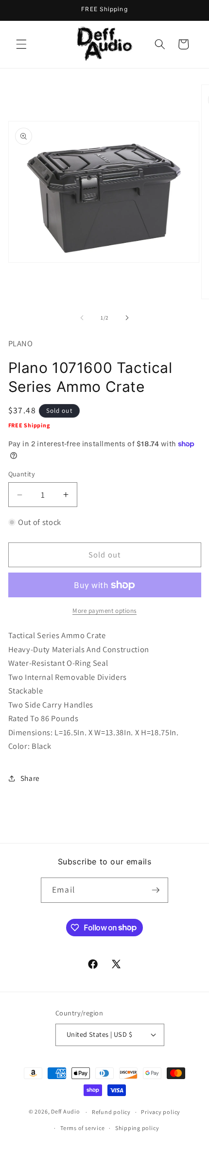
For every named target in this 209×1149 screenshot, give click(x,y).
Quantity (21, 473)
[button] (21, 44)
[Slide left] (82, 317)
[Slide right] (127, 317)
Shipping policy (137, 1128)
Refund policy (111, 1111)
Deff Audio (65, 1111)
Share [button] (30, 778)
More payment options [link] (104, 611)
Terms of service (82, 1128)
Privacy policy (160, 1111)
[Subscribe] (155, 890)
